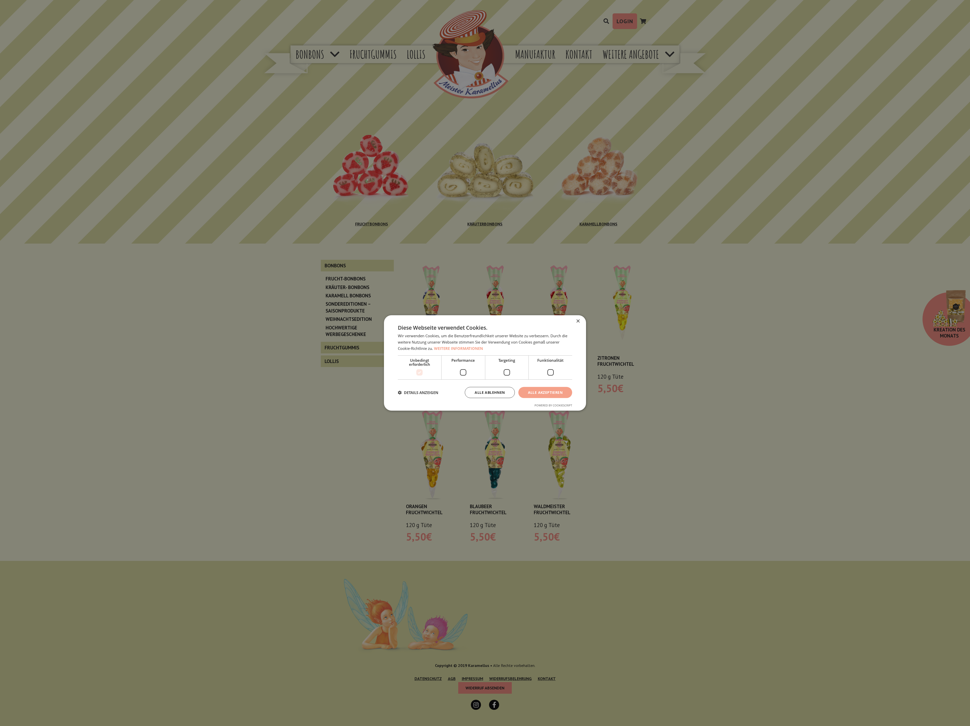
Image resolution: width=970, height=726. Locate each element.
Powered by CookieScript (553, 405)
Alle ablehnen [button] (490, 392)
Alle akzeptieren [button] (545, 392)
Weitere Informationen (458, 348)
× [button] (578, 321)
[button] (418, 392)
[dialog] (485, 363)
